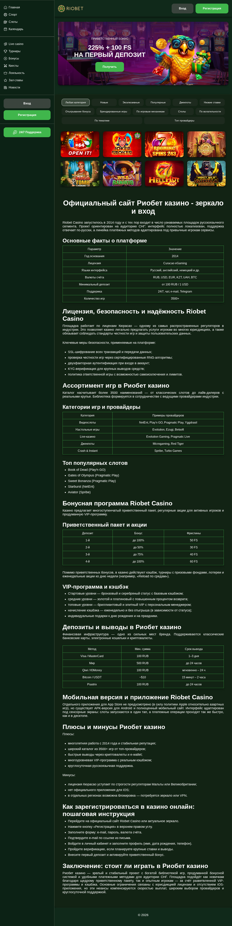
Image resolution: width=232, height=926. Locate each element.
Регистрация (212, 8)
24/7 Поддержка (30, 132)
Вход (182, 8)
